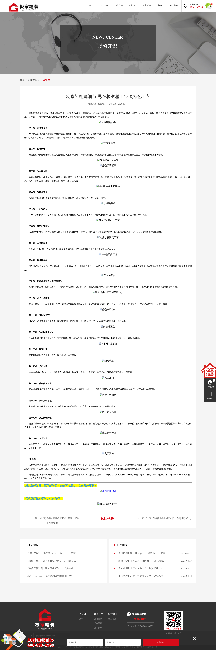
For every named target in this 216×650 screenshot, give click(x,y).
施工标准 (112, 619)
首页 (91, 5)
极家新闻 (147, 5)
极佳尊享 (98, 628)
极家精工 (133, 5)
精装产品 (119, 5)
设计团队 (105, 5)
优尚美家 (98, 623)
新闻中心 (32, 80)
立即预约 (161, 642)
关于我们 (174, 5)
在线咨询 (210, 387)
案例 (81, 619)
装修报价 (210, 398)
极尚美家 (98, 619)
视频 (160, 5)
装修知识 (45, 80)
